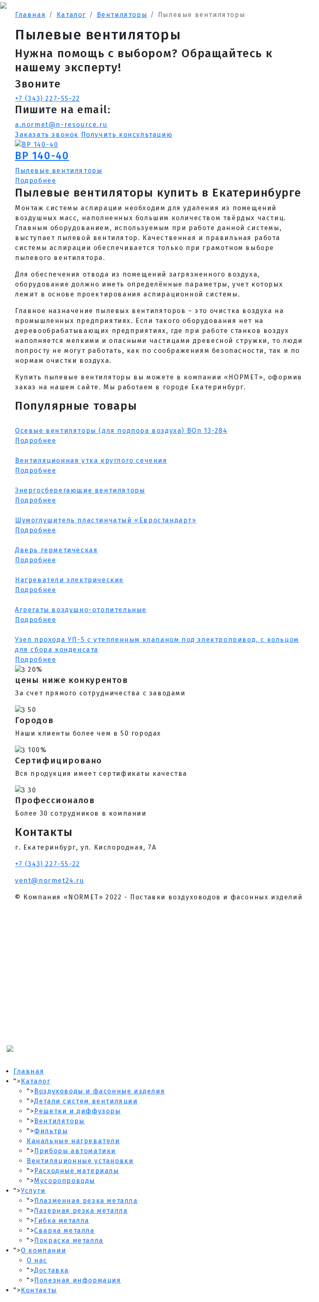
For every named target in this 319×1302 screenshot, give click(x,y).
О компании (43, 1250)
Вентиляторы (59, 1121)
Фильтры (51, 1131)
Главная (28, 1071)
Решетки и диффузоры (77, 1111)
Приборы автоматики (75, 1151)
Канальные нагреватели (73, 1141)
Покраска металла (68, 1240)
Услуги (33, 1191)
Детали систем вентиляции (85, 1101)
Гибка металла (61, 1220)
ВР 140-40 (42, 155)
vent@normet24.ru (49, 880)
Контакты (39, 1290)
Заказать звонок (47, 134)
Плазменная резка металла (85, 1201)
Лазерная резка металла (81, 1211)
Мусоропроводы (64, 1181)
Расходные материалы (76, 1171)
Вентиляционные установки (80, 1161)
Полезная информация (77, 1280)
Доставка (51, 1270)
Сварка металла (64, 1230)
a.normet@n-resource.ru (61, 125)
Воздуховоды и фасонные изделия (99, 1091)
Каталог (35, 1081)
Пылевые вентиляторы (58, 171)
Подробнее (35, 181)
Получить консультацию (127, 134)
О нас (37, 1260)
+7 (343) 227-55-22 (47, 98)
